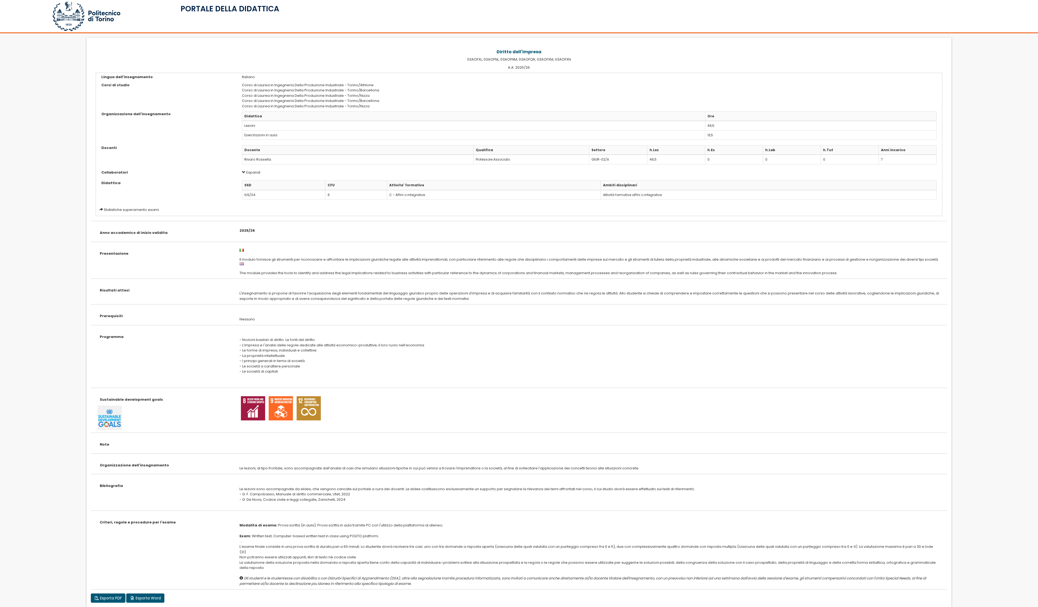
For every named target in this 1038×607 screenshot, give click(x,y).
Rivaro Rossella (257, 159)
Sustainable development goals (131, 399)
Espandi (252, 172)
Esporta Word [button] (148, 598)
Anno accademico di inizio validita (134, 232)
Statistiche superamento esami (131, 209)
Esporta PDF (110, 598)
